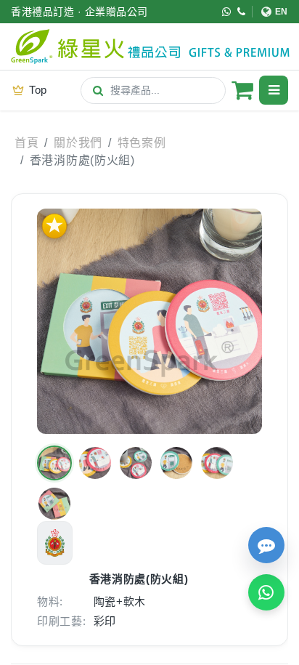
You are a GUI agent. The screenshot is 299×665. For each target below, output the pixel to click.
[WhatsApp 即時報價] (266, 592)
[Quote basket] (242, 90)
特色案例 (142, 143)
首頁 (26, 143)
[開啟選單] (273, 90)
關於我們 (78, 143)
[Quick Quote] (266, 545)
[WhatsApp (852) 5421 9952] (227, 12)
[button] (54, 463)
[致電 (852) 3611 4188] (241, 12)
